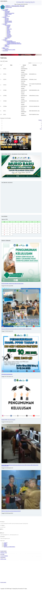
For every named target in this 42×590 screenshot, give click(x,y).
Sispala (8, 29)
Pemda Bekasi (2, 557)
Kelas (11, 65)
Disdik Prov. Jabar (3, 552)
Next (41, 128)
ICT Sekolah (7, 46)
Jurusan (24, 65)
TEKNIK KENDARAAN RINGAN (13, 42)
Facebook (5, 542)
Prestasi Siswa (7, 37)
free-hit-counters (3, 582)
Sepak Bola (9, 36)
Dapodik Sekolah (3, 551)
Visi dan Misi (7, 12)
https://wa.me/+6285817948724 (9, 546)
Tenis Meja (9, 34)
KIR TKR (9, 31)
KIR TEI (8, 30)
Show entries (3, 61)
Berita (4, 47)
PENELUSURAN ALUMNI (10, 49)
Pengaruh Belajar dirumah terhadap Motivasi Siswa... (26, 2)
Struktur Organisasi (8, 14)
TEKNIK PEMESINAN (11, 41)
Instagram (5, 544)
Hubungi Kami (5, 50)
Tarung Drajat (9, 35)
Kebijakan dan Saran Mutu (9, 13)
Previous (40, 120)
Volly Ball (8, 33)
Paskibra (8, 26)
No (1, 65)
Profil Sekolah (5, 10)
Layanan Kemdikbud (4, 555)
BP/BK (6, 45)
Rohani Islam (9, 28)
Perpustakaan (7, 44)
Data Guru (6, 20)
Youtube (5, 545)
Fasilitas (6, 15)
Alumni (6, 38)
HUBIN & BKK (5, 48)
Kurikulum (4, 17)
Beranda (6, 9)
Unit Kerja (4, 39)
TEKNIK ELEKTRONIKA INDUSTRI (14, 43)
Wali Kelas (7, 18)
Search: (29, 62)
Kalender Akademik (8, 21)
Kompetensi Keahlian (8, 40)
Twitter (5, 543)
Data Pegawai (7, 16)
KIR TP (8, 32)
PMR (8, 27)
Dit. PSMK (2, 554)
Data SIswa (7, 19)
